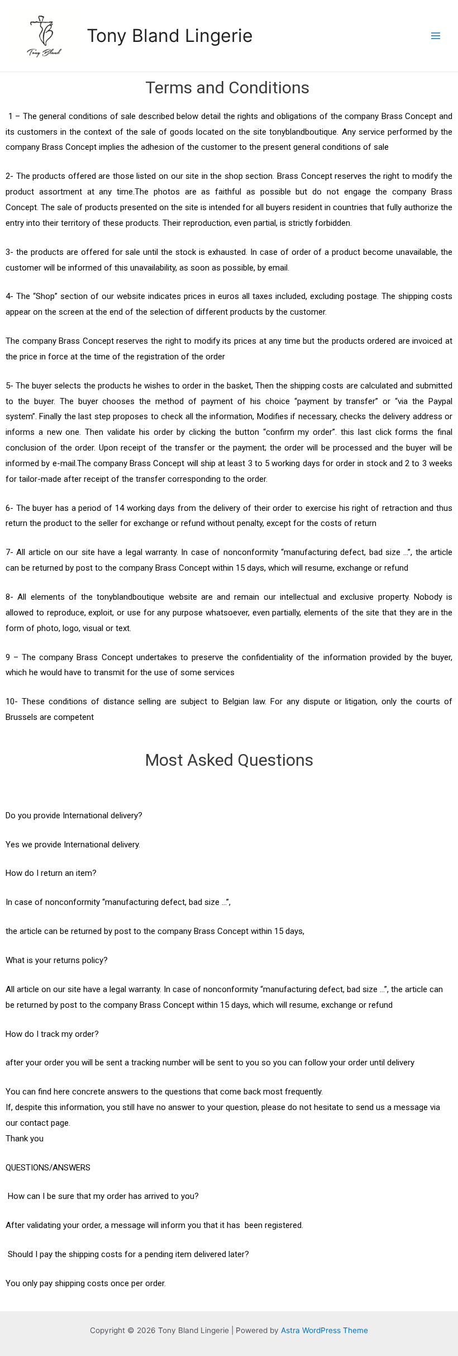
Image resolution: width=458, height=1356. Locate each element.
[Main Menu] (436, 35)
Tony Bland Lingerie (170, 35)
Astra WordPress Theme (324, 1330)
